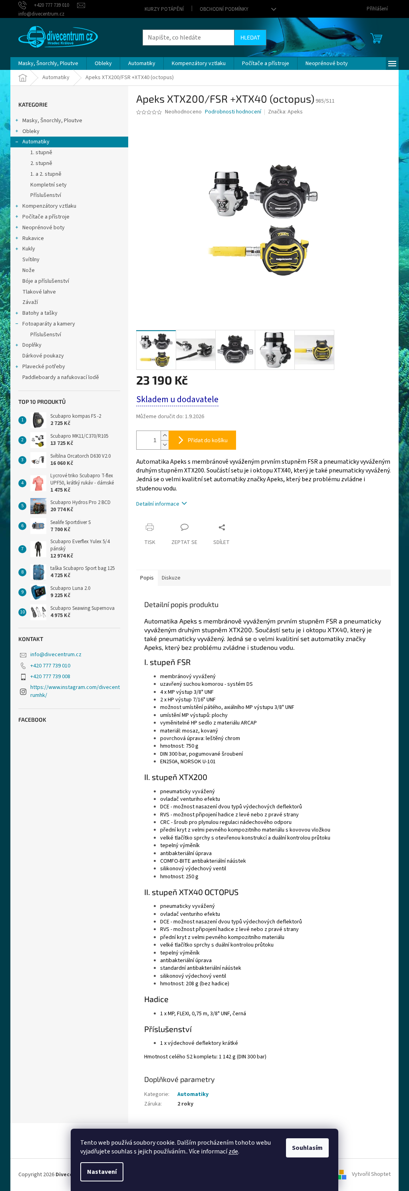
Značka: (285, 112)
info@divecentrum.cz (55, 655)
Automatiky (36, 142)
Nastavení (102, 1171)
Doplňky (32, 345)
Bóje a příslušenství (45, 281)
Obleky (31, 131)
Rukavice (33, 238)
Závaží (30, 302)
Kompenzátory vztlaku (49, 206)
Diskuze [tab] (171, 578)
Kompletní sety (48, 185)
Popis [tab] (147, 578)
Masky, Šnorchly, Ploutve (52, 121)
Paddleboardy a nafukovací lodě (60, 377)
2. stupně (41, 163)
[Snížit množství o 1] (165, 444)
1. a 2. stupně (46, 174)
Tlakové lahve (39, 292)
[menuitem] (48, 63)
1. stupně (41, 153)
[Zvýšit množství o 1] (165, 435)
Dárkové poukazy (43, 356)
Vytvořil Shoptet (371, 1175)
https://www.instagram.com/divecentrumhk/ (75, 691)
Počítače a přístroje (45, 217)
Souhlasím (307, 1147)
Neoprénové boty (43, 228)
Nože (28, 270)
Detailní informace (157, 504)
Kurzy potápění (164, 9)
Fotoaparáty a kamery (48, 324)
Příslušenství (45, 195)
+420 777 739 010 (50, 666)
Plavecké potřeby (43, 367)
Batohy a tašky (40, 313)
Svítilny (31, 260)
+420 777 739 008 (50, 677)
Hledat (250, 37)
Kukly (28, 249)
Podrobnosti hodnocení (233, 112)
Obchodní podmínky (224, 9)
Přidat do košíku (208, 440)
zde (233, 1151)
